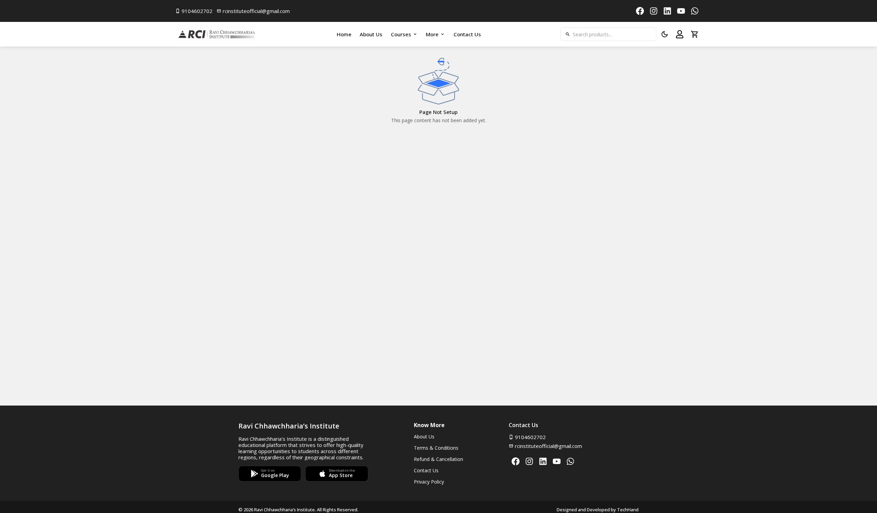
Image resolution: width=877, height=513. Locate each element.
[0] (695, 34)
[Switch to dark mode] (664, 34)
